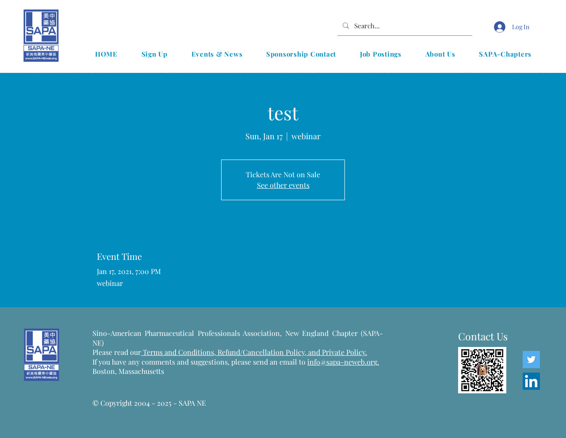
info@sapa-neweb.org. (343, 361)
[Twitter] (531, 359)
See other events (283, 185)
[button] (217, 54)
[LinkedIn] (531, 381)
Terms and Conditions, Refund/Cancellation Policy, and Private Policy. (254, 352)
